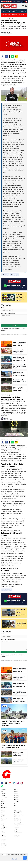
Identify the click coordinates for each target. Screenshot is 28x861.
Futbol (16, 803)
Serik (2, 847)
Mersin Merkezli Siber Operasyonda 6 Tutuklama (19, 380)
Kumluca (3, 841)
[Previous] (1, 15)
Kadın (2, 805)
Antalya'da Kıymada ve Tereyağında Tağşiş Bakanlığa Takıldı (19, 351)
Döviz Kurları (17, 819)
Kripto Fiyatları (18, 823)
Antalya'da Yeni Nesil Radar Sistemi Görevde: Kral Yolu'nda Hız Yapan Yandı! (19, 359)
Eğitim (16, 791)
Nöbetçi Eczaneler (19, 825)
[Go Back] (25, 858)
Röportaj (16, 795)
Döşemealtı (4, 819)
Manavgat (3, 843)
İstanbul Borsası (18, 817)
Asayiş (11, 395)
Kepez (2, 835)
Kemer (3, 833)
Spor (2, 799)
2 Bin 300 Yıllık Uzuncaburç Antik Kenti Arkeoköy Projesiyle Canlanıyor (13, 723)
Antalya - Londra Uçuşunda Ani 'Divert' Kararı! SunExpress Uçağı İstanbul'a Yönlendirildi (13, 14)
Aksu (2, 813)
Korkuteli (3, 839)
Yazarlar (18, 1)
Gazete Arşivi (17, 837)
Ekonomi (3, 793)
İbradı (2, 829)
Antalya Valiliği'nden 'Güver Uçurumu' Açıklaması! (18, 761)
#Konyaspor (5, 274)
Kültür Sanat (4, 807)
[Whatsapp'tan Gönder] (12, 56)
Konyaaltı (12, 18)
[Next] (25, 15)
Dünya (16, 797)
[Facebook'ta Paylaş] (6, 56)
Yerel (2, 803)
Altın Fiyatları (17, 821)
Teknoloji (16, 801)
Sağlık (15, 789)
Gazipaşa (3, 825)
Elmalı (2, 821)
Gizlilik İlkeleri (17, 833)
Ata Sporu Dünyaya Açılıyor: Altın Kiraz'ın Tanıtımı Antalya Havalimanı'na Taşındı (18, 389)
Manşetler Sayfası (18, 815)
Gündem (3, 789)
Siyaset (3, 795)
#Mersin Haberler (6, 590)
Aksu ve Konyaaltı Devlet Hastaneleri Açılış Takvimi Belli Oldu (19, 366)
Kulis (2, 791)
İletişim (16, 831)
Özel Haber (4, 797)
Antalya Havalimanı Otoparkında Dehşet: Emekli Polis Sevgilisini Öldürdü (19, 374)
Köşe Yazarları (18, 811)
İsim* (2, 307)
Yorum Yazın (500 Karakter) (8, 313)
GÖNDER (14, 325)
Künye (15, 829)
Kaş (2, 831)
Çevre (15, 805)
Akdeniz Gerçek (5, 18)
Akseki (2, 811)
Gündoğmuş (4, 827)
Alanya (3, 815)
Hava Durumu (17, 827)
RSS (4, 854)
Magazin (16, 799)
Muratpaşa (3, 845)
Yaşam (2, 801)
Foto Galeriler (18, 813)
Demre (3, 817)
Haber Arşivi (17, 835)
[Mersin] (14, 711)
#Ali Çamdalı (14, 274)
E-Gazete (14, 1)
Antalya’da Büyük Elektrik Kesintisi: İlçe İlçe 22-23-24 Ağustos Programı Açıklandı (19, 344)
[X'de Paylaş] (9, 56)
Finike (2, 823)
